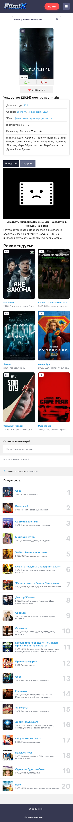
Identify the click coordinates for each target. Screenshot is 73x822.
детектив (46, 118)
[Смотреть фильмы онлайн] (15, 6)
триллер (35, 118)
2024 (27, 105)
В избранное (38, 90)
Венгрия (21, 111)
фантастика (22, 118)
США (45, 111)
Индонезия (34, 111)
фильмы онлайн (17, 471)
